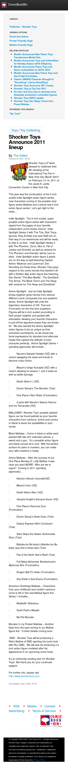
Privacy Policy (39, 760)
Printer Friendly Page (21, 40)
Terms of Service (44, 710)
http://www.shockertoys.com (24, 676)
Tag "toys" (15, 113)
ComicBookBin (16, 4)
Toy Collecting (30, 130)
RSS (16, 706)
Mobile (32, 706)
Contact (49, 706)
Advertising (16, 710)
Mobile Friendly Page (21, 44)
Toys (14, 130)
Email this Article (19, 36)
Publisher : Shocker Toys (23, 26)
